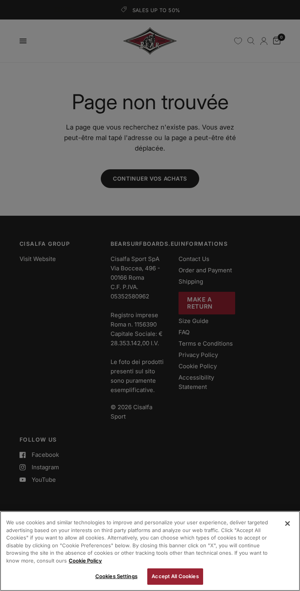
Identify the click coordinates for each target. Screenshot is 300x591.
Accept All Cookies (175, 576)
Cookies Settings (116, 576)
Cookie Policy (85, 560)
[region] (150, 551)
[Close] (287, 523)
